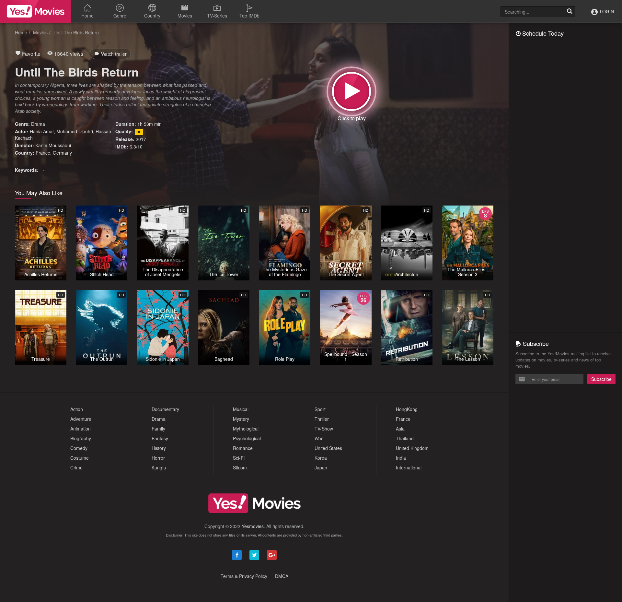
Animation (80, 428)
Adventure (80, 419)
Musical (240, 409)
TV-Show (324, 428)
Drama (38, 124)
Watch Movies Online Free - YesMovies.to (35, 11)
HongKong (407, 409)
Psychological (247, 438)
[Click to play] (351, 91)
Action (76, 409)
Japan (321, 467)
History (159, 448)
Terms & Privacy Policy (244, 576)
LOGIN (606, 11)
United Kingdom (412, 448)
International (408, 467)
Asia (400, 428)
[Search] (569, 11)
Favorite (30, 53)
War (319, 438)
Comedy (78, 448)
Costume (79, 457)
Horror (158, 457)
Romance (243, 448)
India (401, 457)
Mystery (241, 419)
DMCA (281, 576)
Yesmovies (253, 526)
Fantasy (160, 438)
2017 (141, 139)
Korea (321, 457)
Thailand (405, 438)
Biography (80, 438)
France (43, 152)
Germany (62, 152)
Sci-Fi (239, 457)
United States (328, 448)
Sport (320, 409)
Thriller (322, 419)
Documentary (165, 409)
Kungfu (159, 467)
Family (158, 428)
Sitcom (240, 467)
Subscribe (601, 379)
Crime (76, 467)
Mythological (246, 428)
